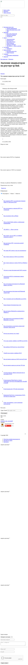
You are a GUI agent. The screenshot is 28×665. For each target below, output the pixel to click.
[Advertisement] (7, 467)
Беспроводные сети (9, 27)
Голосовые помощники (12, 55)
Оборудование (10, 43)
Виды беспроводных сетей (13, 29)
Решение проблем (11, 35)
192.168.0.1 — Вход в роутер (14, 46)
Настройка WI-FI (11, 42)
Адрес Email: (4, 410)
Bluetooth (6, 32)
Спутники (6, 47)
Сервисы (6, 54)
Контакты (6, 441)
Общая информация (12, 28)
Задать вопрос (4, 663)
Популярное (5, 193)
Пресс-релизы (7, 12)
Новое (12, 193)
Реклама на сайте (8, 440)
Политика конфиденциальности (12, 439)
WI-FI (5, 37)
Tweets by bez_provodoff (7, 421)
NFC (8, 31)
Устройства (9, 36)
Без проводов (4, 59)
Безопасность (10, 40)
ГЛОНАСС (9, 48)
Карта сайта (7, 10)
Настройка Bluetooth (12, 33)
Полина (3, 73)
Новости (6, 56)
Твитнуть (3, 188)
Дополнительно (11, 39)
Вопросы (6, 11)
